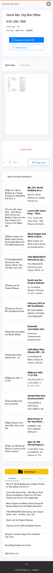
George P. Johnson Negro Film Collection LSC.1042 (22, 535)
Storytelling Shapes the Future (18, 545)
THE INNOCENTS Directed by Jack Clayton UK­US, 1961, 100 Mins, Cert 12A (37, 258)
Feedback (35, 570)
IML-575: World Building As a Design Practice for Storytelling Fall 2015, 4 (36, 189)
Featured (12, 478)
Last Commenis (26, 478)
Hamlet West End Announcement (36, 397)
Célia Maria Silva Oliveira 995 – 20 (36, 351)
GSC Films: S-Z (11, 553)
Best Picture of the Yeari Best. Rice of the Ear (35, 420)
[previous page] (4, 162)
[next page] (17, 162)
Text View (25, 65)
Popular (41, 478)
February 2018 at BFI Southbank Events (36, 304)
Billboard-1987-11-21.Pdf (35, 374)
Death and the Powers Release (36, 281)
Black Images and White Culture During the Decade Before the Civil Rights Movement (37, 235)
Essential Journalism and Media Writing (36, 327)
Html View (10, 65)
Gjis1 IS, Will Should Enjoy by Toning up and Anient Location (36, 443)
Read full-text (21, 47)
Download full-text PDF (25, 40)
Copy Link (40, 162)
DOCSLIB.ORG (10, 4)
